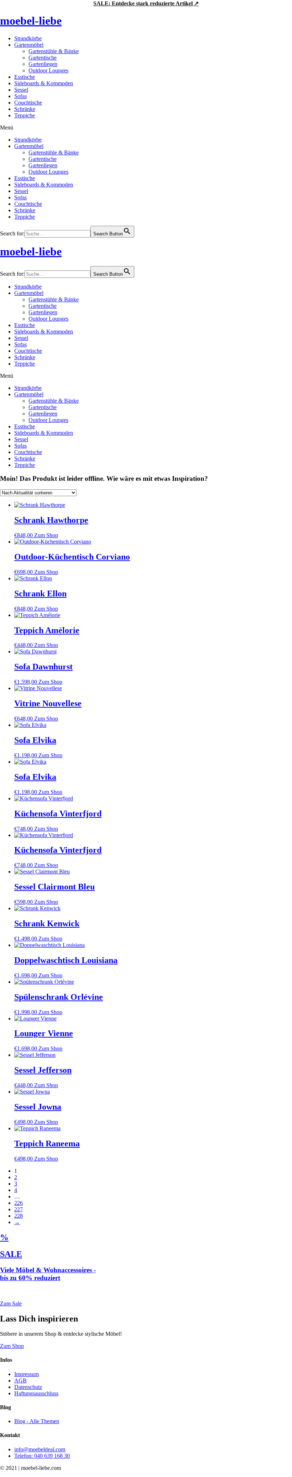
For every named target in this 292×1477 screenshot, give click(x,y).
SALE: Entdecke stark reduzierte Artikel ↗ (146, 3)
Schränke (24, 109)
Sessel (21, 90)
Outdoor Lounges (48, 70)
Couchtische (28, 103)
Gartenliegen (42, 64)
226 (18, 1203)
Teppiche (24, 115)
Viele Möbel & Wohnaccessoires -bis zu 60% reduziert (48, 1274)
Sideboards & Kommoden (43, 83)
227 (18, 1209)
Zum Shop (46, 535)
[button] (146, 127)
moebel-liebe (31, 20)
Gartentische (42, 58)
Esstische (24, 77)
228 (18, 1216)
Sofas (20, 96)
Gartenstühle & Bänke (53, 51)
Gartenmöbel (28, 45)
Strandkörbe (28, 38)
